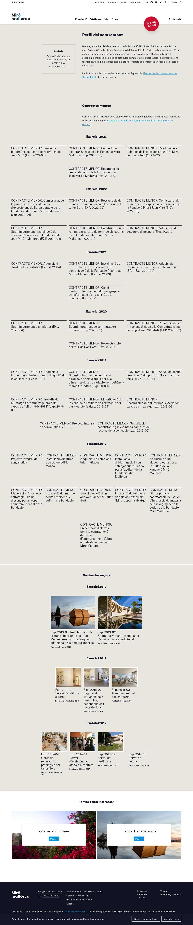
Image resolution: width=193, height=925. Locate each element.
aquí (102, 919)
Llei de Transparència (99, 911)
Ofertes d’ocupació (53, 911)
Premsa (123, 2)
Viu (106, 19)
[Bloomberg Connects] (165, 2)
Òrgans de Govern (21, 911)
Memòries (37, 911)
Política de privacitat (143, 911)
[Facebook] (151, 2)
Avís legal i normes (121, 911)
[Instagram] (147, 2)
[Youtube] (156, 2)
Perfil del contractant (75, 911)
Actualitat (100, 2)
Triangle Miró (135, 2)
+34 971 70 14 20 (60, 66)
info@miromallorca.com (50, 891)
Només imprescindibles (146, 919)
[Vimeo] (161, 2)
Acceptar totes (171, 919)
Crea (114, 19)
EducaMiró (112, 2)
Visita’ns (95, 19)
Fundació (81, 19)
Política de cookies (165, 911)
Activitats (175, 19)
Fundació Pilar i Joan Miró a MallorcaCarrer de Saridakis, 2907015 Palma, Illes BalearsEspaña (84, 897)
